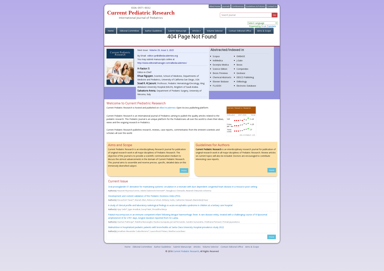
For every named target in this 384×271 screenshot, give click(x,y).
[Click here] (120, 66)
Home (112, 30)
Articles (197, 246)
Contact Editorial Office (240, 30)
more (184, 170)
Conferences (238, 6)
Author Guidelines (153, 30)
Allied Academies (167, 107)
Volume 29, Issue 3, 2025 (161, 50)
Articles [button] (195, 30)
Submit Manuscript (177, 30)
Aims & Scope (264, 30)
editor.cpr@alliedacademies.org (162, 55)
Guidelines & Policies (255, 6)
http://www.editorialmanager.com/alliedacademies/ (162, 62)
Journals (226, 6)
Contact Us (272, 6)
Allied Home (214, 6)
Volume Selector (215, 30)
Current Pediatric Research (186, 251)
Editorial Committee (129, 30)
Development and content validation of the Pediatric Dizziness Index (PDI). (144, 196)
